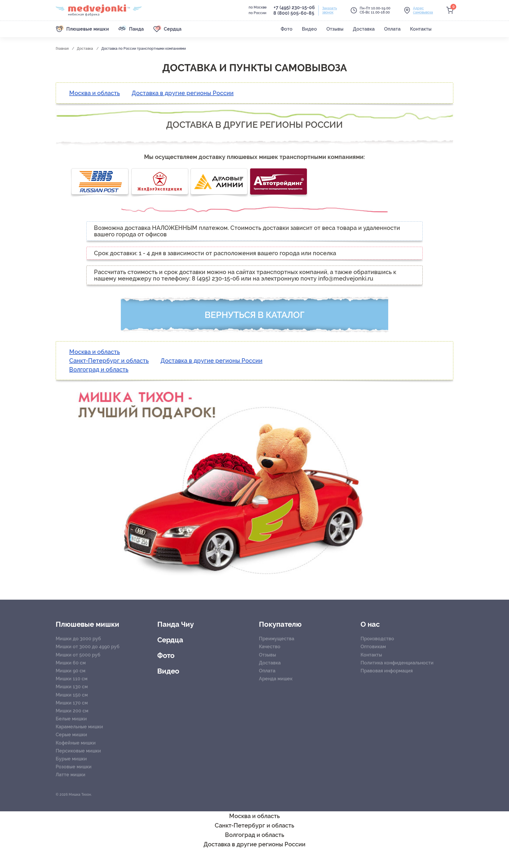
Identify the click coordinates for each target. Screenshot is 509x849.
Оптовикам (373, 646)
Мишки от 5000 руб (78, 655)
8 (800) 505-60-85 (293, 13)
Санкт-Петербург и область (109, 360)
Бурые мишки (71, 759)
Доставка (85, 49)
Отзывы (267, 655)
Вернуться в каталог (255, 315)
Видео (168, 671)
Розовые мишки (74, 767)
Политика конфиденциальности (397, 663)
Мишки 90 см (70, 671)
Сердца (170, 640)
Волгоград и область (98, 369)
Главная (63, 49)
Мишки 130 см (72, 686)
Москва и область (94, 93)
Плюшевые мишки (87, 624)
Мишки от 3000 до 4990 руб (88, 646)
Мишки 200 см (72, 711)
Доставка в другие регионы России (183, 93)
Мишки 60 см (71, 663)
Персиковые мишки (78, 751)
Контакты (371, 655)
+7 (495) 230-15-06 (294, 7)
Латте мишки (70, 774)
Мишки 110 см (71, 678)
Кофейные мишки (76, 743)
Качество (269, 646)
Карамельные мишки (79, 726)
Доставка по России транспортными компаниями (143, 49)
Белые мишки (71, 719)
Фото (166, 655)
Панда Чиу (175, 624)
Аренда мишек (275, 678)
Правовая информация (387, 671)
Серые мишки (71, 734)
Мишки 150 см (72, 695)
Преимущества (276, 638)
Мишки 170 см (72, 703)
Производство (377, 638)
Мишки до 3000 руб (78, 638)
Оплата (267, 671)
